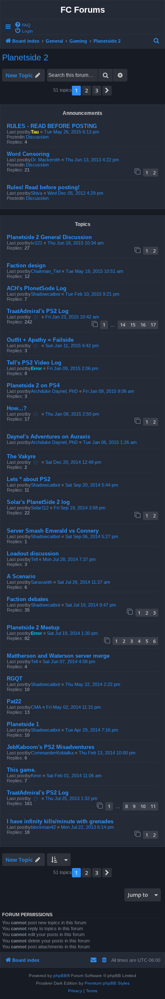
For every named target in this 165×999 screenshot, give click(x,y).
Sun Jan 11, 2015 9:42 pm (72, 345)
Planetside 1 (23, 724)
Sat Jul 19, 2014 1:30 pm (72, 633)
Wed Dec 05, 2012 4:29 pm (75, 193)
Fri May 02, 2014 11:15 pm (73, 707)
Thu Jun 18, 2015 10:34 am (75, 242)
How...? (17, 408)
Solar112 (40, 507)
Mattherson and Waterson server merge (58, 656)
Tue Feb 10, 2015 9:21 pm (92, 294)
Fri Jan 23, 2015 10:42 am (72, 316)
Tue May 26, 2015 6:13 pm (71, 131)
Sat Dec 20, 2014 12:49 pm (73, 462)
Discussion (37, 136)
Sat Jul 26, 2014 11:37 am (83, 582)
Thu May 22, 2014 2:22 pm (92, 684)
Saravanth (41, 582)
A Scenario (21, 576)
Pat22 (14, 701)
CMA (36, 707)
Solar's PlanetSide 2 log (38, 502)
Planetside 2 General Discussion (49, 237)
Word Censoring (28, 154)
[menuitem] (22, 24)
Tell (34, 559)
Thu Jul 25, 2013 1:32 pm (71, 798)
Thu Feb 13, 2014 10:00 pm (107, 752)
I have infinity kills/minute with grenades (60, 821)
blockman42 (43, 827)
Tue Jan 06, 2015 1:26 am (110, 442)
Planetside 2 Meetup (33, 627)
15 (132, 324)
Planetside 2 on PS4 (33, 385)
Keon (36, 775)
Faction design (26, 265)
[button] (107, 90)
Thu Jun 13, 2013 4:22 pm (92, 159)
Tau (35, 131)
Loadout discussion (33, 553)
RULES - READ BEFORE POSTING (52, 126)
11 (153, 806)
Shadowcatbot (45, 294)
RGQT (14, 678)
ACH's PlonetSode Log (36, 288)
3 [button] (96, 90)
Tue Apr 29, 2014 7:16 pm (91, 729)
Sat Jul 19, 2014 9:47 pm (90, 604)
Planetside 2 (25, 57)
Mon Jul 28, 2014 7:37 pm (69, 559)
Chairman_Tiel (45, 271)
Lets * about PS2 (28, 479)
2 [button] (86, 90)
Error (36, 368)
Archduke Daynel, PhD (54, 391)
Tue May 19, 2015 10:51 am (94, 271)
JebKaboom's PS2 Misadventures (50, 747)
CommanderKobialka (52, 752)
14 (122, 324)
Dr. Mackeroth (45, 159)
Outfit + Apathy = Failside (40, 340)
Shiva (36, 193)
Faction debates (27, 599)
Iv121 (36, 242)
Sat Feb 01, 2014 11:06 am (74, 775)
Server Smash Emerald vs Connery (53, 531)
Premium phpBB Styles (107, 983)
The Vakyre (21, 456)
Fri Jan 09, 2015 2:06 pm (72, 368)
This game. (21, 770)
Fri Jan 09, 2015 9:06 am (108, 391)
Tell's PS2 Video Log (34, 362)
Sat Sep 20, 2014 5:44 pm (91, 484)
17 (153, 324)
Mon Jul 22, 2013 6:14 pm (87, 827)
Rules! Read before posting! (43, 187)
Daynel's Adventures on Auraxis (48, 436)
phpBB (60, 975)
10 (143, 806)
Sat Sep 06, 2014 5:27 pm (91, 536)
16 (143, 324)
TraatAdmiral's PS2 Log (38, 311)
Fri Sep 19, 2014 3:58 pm (79, 507)
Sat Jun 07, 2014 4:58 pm (69, 661)
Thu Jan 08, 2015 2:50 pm (72, 413)
